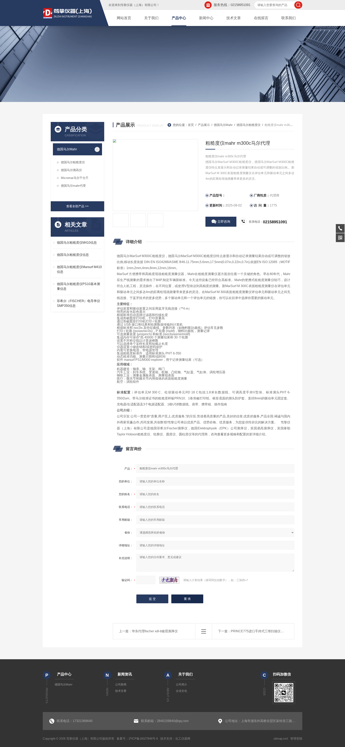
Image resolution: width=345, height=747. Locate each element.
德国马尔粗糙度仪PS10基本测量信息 (78, 286)
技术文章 (233, 18)
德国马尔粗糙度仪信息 (73, 254)
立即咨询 (223, 221)
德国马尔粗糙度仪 (73, 162)
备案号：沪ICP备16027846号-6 (137, 738)
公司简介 (181, 684)
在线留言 (261, 18)
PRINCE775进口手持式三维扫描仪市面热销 (262, 631)
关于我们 (151, 18)
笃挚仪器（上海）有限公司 (139, 5)
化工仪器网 (182, 738)
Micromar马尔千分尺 (74, 178)
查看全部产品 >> (77, 206)
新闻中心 (206, 18)
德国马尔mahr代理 (73, 185)
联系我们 (288, 18)
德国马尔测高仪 (71, 170)
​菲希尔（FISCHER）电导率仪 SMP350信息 (78, 303)
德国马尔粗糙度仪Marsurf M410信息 (79, 269)
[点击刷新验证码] (169, 580)
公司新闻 (120, 684)
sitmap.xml (281, 738)
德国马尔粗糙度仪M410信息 (77, 242)
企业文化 (181, 690)
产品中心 (179, 18)
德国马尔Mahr (67, 149)
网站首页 (124, 18)
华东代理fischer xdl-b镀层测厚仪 (155, 631)
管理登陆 (296, 738)
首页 (191, 125)
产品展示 (204, 125)
